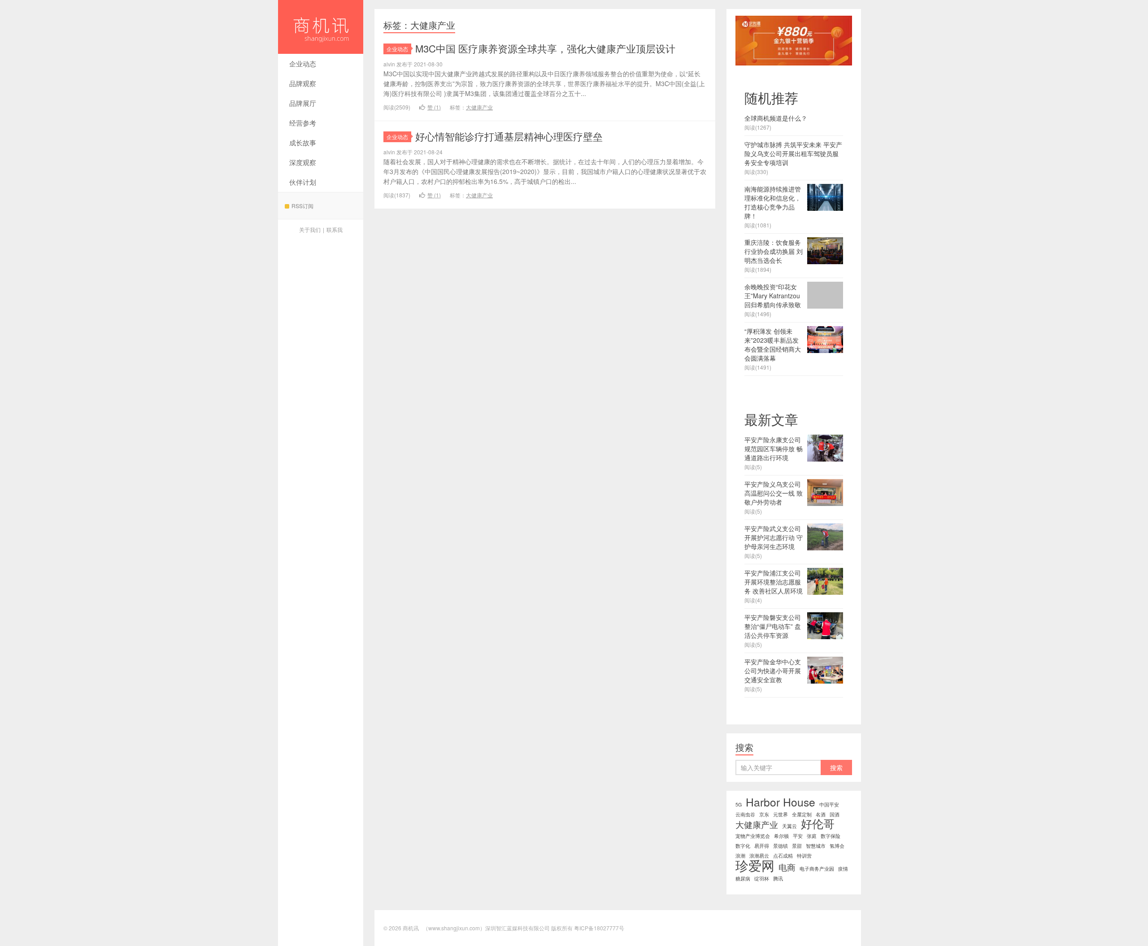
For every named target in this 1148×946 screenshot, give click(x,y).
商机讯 (320, 27)
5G (738, 804)
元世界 (780, 814)
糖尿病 (742, 878)
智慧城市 (816, 845)
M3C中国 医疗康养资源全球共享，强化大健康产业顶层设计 (545, 48)
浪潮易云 (759, 855)
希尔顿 (781, 836)
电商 (787, 867)
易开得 (761, 845)
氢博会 (837, 845)
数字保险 (830, 836)
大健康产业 (479, 107)
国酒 (834, 814)
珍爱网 (754, 864)
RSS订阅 (302, 205)
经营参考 (302, 122)
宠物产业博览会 (752, 836)
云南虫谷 (745, 814)
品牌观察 (302, 83)
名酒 (821, 814)
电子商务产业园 (817, 868)
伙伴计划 (302, 182)
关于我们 (310, 229)
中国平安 (829, 804)
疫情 (843, 868)
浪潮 (740, 855)
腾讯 (778, 878)
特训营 (804, 855)
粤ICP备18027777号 (599, 928)
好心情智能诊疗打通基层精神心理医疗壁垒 (509, 136)
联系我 (334, 229)
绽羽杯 (761, 878)
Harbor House (780, 802)
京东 (764, 814)
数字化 (742, 845)
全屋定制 (802, 814)
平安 (798, 836)
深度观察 (302, 162)
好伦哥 (818, 823)
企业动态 (302, 63)
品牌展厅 (302, 103)
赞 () (434, 107)
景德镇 (780, 845)
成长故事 (302, 142)
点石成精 (783, 855)
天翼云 (789, 826)
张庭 (812, 836)
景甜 (797, 845)
